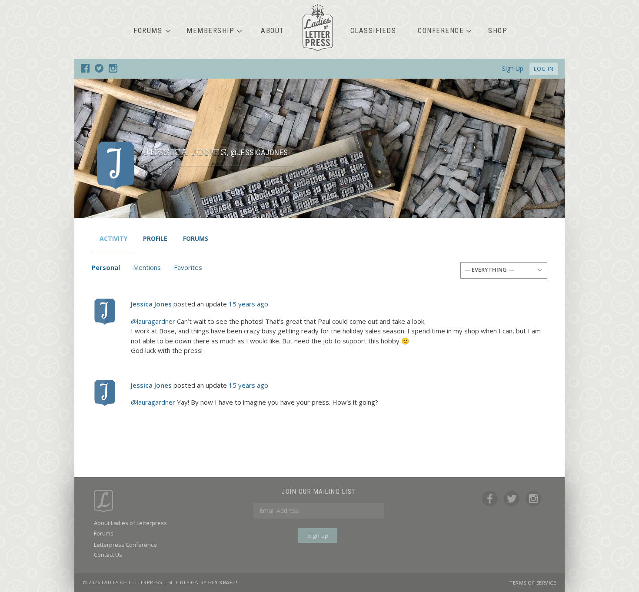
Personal (106, 267)
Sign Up (512, 68)
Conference (441, 31)
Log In (544, 69)
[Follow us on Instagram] (113, 70)
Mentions (147, 267)
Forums (147, 31)
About (272, 31)
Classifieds (373, 31)
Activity (113, 238)
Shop (497, 31)
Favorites (188, 267)
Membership (210, 31)
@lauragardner (153, 321)
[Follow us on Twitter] (99, 70)
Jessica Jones (151, 303)
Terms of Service (532, 582)
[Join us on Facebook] (85, 70)
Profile (155, 238)
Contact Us (108, 555)
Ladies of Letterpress (317, 27)
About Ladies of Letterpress (130, 523)
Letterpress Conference (125, 545)
